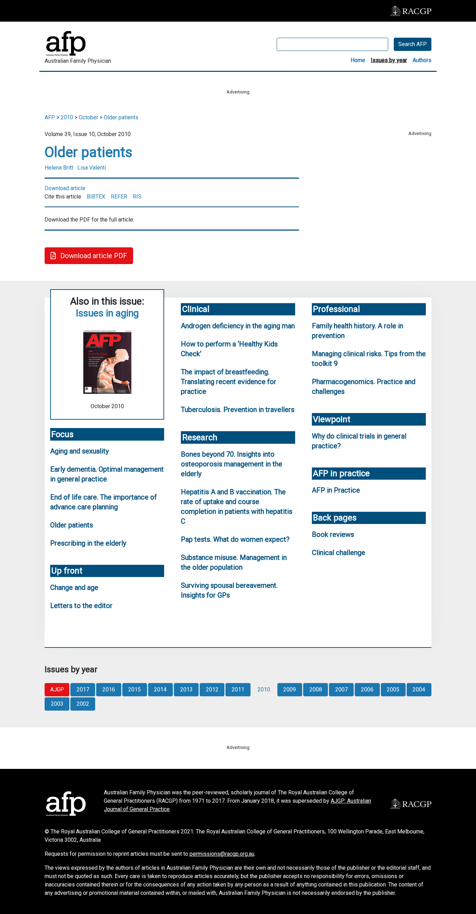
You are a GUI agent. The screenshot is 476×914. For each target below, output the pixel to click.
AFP (50, 117)
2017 (83, 689)
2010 (67, 117)
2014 (160, 689)
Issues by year (389, 60)
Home (358, 60)
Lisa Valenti (91, 167)
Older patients (121, 117)
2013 (186, 689)
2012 (212, 689)
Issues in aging (107, 313)
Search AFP (412, 44)
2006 (367, 689)
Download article (65, 188)
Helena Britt (59, 167)
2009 (289, 689)
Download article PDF (93, 256)
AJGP (57, 689)
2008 (315, 689)
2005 (393, 689)
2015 (134, 689)
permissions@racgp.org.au (222, 854)
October (88, 117)
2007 (341, 689)
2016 (108, 689)
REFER (119, 196)
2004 (419, 689)
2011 (238, 689)
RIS (137, 196)
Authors (422, 60)
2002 (83, 704)
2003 (57, 704)
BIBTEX (96, 196)
